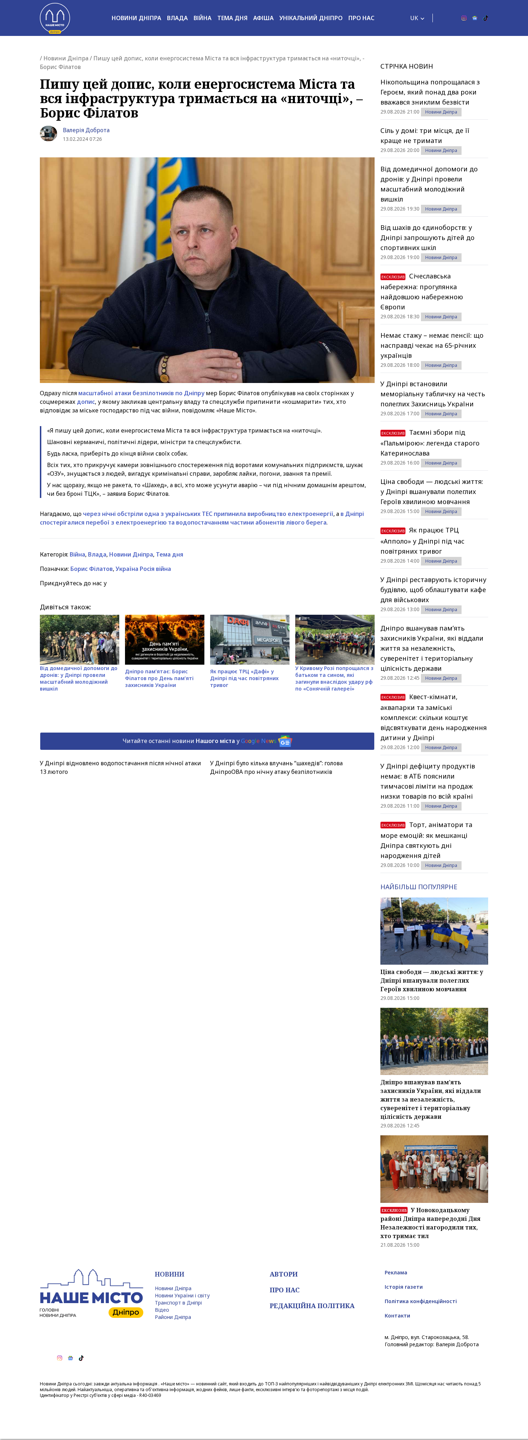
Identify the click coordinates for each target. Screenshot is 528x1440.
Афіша (263, 18)
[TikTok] (485, 18)
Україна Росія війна (143, 569)
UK (414, 18)
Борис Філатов (91, 569)
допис (86, 402)
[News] (474, 18)
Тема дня (232, 18)
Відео (162, 1309)
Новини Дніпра (136, 18)
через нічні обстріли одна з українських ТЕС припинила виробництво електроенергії (208, 514)
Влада (177, 18)
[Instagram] (464, 18)
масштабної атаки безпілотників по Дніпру (141, 393)
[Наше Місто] (55, 18)
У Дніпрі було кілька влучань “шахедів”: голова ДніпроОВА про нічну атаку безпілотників (276, 767)
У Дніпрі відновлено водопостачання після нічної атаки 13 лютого (120, 767)
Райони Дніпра (173, 1317)
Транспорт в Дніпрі (178, 1302)
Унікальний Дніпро (311, 18)
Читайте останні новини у (199, 740)
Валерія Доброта (86, 130)
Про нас (361, 18)
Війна (203, 18)
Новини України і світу (182, 1295)
